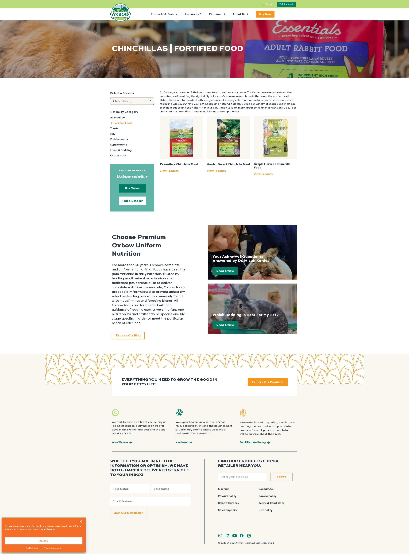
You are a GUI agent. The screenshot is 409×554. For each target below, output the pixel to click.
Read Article (225, 271)
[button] (80, 521)
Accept (43, 540)
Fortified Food (122, 122)
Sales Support (227, 510)
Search (269, 4)
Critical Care (118, 155)
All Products (117, 117)
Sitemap (223, 489)
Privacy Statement (53, 548)
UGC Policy (266, 510)
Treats (114, 128)
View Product (169, 171)
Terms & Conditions (271, 503)
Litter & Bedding (121, 150)
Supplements (118, 144)
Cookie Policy (32, 548)
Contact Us (266, 489)
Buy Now (265, 14)
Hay (112, 133)
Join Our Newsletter (128, 513)
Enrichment (117, 139)
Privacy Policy (227, 496)
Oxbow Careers (228, 503)
